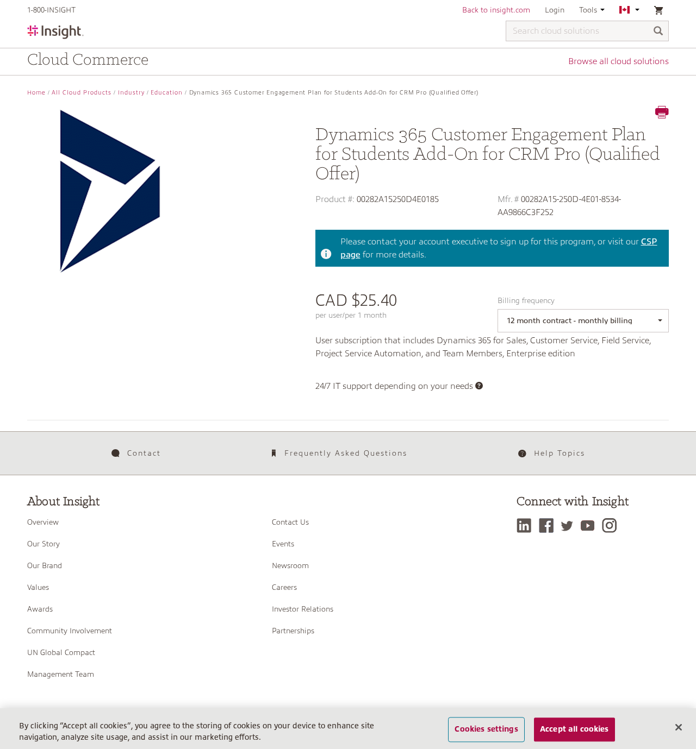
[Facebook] (549, 525)
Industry (131, 92)
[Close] (679, 727)
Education (167, 92)
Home (36, 92)
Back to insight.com (496, 9)
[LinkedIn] (527, 525)
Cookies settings (486, 729)
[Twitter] (570, 525)
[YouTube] (590, 525)
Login (554, 9)
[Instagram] (612, 525)
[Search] (658, 31)
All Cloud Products (81, 92)
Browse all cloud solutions (618, 61)
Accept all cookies (574, 729)
